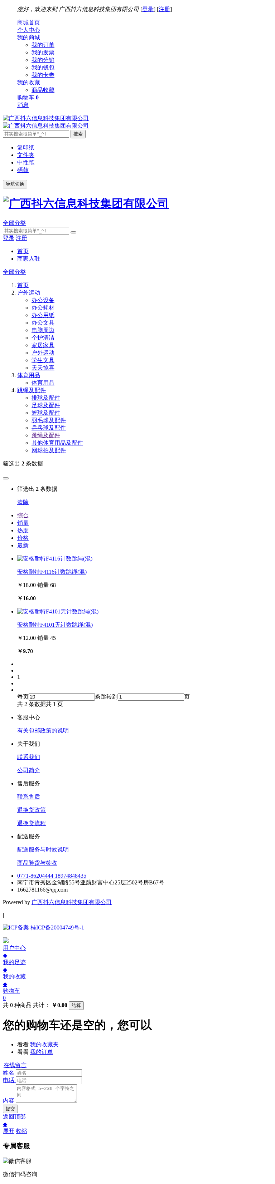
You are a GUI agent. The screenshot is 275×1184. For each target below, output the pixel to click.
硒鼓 (23, 170)
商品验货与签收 (37, 863)
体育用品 (43, 383)
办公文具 (43, 323)
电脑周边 (43, 330)
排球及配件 (46, 398)
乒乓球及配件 (49, 428)
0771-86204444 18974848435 (51, 876)
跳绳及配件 (46, 435)
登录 (148, 9)
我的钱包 (43, 67)
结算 (76, 1005)
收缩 (21, 1131)
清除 (23, 502)
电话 (8, 1080)
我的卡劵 (43, 75)
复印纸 (25, 147)
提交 (10, 1108)
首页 (23, 251)
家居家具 (43, 345)
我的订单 (43, 45)
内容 (8, 1100)
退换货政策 (31, 810)
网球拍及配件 (49, 450)
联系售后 (28, 797)
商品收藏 (43, 90)
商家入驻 (28, 259)
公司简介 (28, 770)
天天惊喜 (43, 368)
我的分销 (43, 60)
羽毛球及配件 (49, 420)
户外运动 (43, 353)
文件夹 (25, 155)
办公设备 (43, 300)
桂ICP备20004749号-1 (56, 927)
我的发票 (43, 52)
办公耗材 (43, 308)
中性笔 (25, 162)
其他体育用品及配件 (57, 443)
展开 (8, 1131)
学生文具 (43, 360)
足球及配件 (46, 405)
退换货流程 (31, 823)
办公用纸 (43, 315)
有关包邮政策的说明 (43, 730)
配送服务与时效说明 (43, 850)
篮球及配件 (46, 413)
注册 (164, 9)
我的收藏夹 (44, 1044)
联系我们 (28, 757)
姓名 (8, 1073)
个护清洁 (43, 338)
